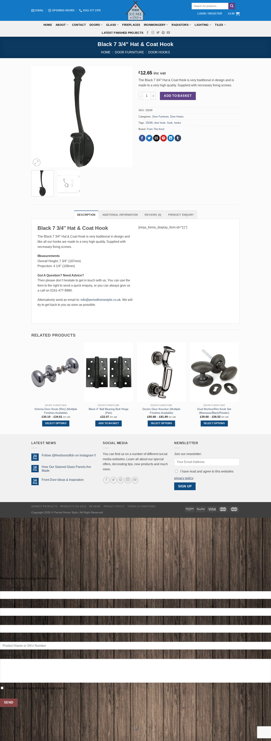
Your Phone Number (13, 621)
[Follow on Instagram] (152, 33)
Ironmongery (154, 24)
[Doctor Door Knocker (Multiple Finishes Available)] (161, 372)
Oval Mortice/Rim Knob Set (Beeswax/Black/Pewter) (214, 410)
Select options (55, 423)
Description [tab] (86, 214)
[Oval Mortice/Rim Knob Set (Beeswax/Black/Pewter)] (214, 372)
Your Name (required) (14, 587)
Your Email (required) (14, 604)
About (61, 24)
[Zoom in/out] (15, 717)
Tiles (219, 24)
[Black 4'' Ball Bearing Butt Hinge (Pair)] (108, 372)
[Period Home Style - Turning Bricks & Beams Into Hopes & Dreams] (135, 10)
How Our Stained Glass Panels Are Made (66, 468)
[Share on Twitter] (149, 138)
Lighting (202, 24)
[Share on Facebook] (142, 138)
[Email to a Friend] (156, 138)
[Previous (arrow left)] (4, 734)
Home (47, 24)
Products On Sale (73, 506)
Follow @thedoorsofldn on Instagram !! (69, 455)
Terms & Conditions (141, 506)
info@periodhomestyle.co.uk (101, 299)
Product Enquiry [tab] (181, 214)
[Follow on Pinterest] (163, 33)
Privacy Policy (114, 506)
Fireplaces (131, 24)
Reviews (95, 506)
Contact (79, 24)
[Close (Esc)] (4, 717)
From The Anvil (155, 129)
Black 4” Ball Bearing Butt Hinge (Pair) (109, 410)
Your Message (9, 655)
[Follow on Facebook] (147, 33)
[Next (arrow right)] (15, 734)
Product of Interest (12, 638)
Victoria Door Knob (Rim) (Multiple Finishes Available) (55, 410)
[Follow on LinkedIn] (128, 480)
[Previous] (38, 117)
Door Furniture (129, 52)
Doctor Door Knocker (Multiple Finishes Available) (161, 410)
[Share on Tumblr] (178, 138)
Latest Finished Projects (122, 32)
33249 (149, 122)
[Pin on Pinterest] (163, 138)
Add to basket (178, 95)
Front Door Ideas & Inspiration (63, 479)
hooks (177, 122)
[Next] (125, 117)
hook (170, 122)
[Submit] (231, 6)
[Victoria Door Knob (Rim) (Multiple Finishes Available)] (55, 372)
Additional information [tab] (120, 214)
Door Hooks (159, 52)
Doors (94, 24)
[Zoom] (36, 162)
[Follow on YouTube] (168, 33)
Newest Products (44, 506)
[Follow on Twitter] (158, 33)
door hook (159, 122)
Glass (111, 24)
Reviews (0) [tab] (153, 214)
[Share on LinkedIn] (170, 138)
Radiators (180, 24)
